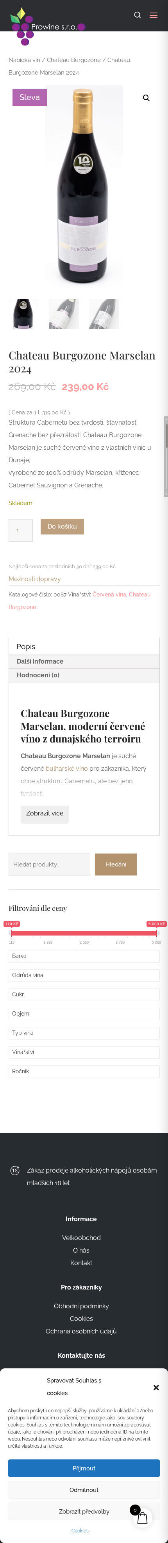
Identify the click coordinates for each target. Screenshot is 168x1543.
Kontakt (81, 1263)
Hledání (115, 864)
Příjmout (84, 1468)
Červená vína (109, 594)
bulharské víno (67, 768)
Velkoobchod (81, 1238)
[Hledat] (137, 14)
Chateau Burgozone (74, 60)
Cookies (80, 1531)
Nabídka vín (24, 60)
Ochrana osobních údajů (81, 1331)
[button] (156, 1387)
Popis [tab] (25, 646)
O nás (81, 1250)
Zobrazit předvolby (84, 1511)
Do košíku (62, 526)
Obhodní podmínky (81, 1306)
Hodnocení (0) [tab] (38, 675)
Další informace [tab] (40, 661)
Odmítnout (84, 1490)
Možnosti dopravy (35, 579)
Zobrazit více (44, 813)
